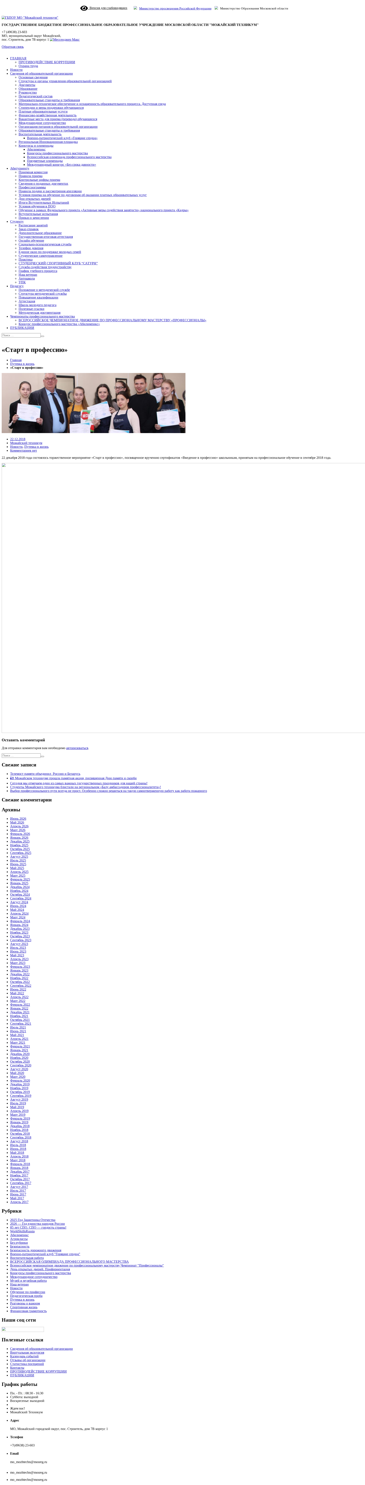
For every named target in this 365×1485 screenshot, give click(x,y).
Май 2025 (17, 868)
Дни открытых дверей (35, 199)
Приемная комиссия (33, 172)
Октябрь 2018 (20, 1133)
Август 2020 (19, 1069)
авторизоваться (77, 748)
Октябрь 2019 (20, 1092)
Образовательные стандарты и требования (49, 100)
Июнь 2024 (18, 906)
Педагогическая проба (26, 1296)
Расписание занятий (33, 225)
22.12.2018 (17, 439)
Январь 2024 (19, 925)
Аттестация (27, 301)
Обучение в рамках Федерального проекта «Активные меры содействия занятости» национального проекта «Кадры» (104, 210)
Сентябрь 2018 (20, 1137)
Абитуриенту (19, 168)
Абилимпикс (36, 149)
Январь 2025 (19, 883)
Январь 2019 (19, 1122)
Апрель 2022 (19, 997)
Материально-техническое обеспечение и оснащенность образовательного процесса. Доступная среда (92, 104)
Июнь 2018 (18, 1149)
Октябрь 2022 (20, 982)
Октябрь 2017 (20, 1179)
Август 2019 (19, 1099)
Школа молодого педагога (37, 305)
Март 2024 (17, 917)
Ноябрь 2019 (19, 1088)
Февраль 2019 (20, 1118)
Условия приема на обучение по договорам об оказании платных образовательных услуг (83, 195)
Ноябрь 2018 (19, 1130)
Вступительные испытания (38, 214)
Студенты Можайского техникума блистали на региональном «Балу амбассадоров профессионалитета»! (85, 787)
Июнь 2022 (18, 989)
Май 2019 (17, 1107)
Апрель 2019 (19, 1111)
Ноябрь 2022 (19, 978)
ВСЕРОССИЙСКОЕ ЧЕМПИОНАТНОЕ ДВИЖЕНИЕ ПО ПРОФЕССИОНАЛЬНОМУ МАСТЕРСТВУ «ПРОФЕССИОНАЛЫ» (112, 320)
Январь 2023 (19, 970)
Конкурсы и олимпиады (36, 145)
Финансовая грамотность (28, 1311)
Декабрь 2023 (20, 928)
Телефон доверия (31, 248)
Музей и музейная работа (28, 1280)
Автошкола (27, 278)
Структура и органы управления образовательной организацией (65, 81)
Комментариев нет (23, 450)
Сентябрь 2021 (20, 1023)
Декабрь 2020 (20, 1054)
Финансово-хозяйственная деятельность (47, 115)
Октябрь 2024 (20, 894)
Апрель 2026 (19, 826)
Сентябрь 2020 (20, 1065)
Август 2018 (19, 1141)
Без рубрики (19, 1242)
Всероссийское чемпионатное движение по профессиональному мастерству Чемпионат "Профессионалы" (87, 1265)
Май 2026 (17, 822)
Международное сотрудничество (42, 123)
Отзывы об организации (27, 1360)
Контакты (17, 1367)
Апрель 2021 (19, 1039)
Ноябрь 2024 (19, 891)
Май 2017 (17, 1198)
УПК (22, 282)
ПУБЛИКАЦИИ (22, 328)
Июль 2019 (18, 1103)
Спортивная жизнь (23, 1307)
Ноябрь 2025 (19, 845)
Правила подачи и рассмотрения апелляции (50, 191)
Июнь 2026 (18, 818)
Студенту (17, 221)
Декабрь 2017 (20, 1171)
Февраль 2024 (20, 921)
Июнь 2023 (18, 951)
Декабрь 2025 (20, 841)
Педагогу (17, 286)
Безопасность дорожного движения (35, 1250)
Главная (16, 360)
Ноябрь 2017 (19, 1175)
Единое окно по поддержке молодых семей (50, 252)
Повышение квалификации (38, 297)
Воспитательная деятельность (40, 134)
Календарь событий (24, 1356)
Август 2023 (19, 944)
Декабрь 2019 (20, 1084)
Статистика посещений (27, 1364)
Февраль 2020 (20, 1080)
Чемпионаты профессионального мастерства (42, 316)
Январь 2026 (19, 837)
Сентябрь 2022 (20, 985)
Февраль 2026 (20, 834)
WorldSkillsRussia (22, 1231)
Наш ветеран (28, 274)
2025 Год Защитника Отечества (32, 1220)
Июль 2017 (18, 1190)
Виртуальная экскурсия (27, 1352)
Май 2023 (17, 955)
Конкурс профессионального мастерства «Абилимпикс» (59, 324)
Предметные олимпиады (45, 161)
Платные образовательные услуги (43, 111)
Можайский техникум (26, 443)
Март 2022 (17, 1001)
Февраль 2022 (20, 1004)
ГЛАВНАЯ (18, 58)
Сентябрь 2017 (20, 1183)
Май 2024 (17, 909)
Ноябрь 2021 (19, 1016)
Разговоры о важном (25, 1303)
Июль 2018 (18, 1145)
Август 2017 (19, 1187)
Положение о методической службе (44, 290)
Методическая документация (39, 312)
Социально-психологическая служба (45, 244)
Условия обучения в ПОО (37, 206)
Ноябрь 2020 (19, 1058)
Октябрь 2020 (20, 1061)
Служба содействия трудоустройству (45, 267)
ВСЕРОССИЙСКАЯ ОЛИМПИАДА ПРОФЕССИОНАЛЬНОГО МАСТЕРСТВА (69, 1261)
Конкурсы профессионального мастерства (57, 153)
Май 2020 (17, 1073)
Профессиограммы (32, 187)
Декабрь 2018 (20, 1126)
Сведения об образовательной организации (41, 73)
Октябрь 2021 (20, 1020)
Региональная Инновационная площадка (48, 142)
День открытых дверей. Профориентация (40, 1269)
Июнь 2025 (18, 864)
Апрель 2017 (19, 1202)
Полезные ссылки (31, 309)
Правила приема (30, 176)
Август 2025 (19, 856)
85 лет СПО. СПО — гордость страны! (38, 1227)
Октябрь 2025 (20, 849)
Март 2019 (17, 1114)
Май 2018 (17, 1152)
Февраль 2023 (20, 966)
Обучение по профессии (27, 1292)
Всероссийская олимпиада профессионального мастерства (69, 157)
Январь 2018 (19, 1168)
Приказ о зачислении (34, 217)
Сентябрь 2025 (20, 853)
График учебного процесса (38, 271)
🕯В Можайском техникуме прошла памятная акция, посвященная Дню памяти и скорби (73, 778)
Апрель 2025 (19, 872)
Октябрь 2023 (20, 936)
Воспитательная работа (27, 1258)
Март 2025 (17, 875)
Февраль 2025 (20, 879)
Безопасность (19, 1246)
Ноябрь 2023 (19, 932)
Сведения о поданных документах (43, 183)
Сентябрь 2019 (20, 1095)
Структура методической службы (43, 293)
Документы (27, 85)
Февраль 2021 (20, 1046)
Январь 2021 (19, 1050)
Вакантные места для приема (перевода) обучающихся (58, 119)
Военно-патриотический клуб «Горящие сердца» (62, 138)
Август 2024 (19, 902)
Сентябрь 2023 (20, 940)
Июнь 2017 (18, 1194)
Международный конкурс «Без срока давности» (61, 164)
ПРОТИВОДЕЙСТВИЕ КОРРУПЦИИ (47, 62)
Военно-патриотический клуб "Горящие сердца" (45, 1254)
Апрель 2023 (19, 959)
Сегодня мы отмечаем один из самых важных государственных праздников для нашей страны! (78, 783)
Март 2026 (17, 830)
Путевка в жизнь (22, 364)
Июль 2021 (18, 1027)
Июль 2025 (18, 860)
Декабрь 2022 (20, 974)
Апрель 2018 (19, 1156)
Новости (16, 69)
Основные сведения (33, 77)
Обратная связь (13, 46)
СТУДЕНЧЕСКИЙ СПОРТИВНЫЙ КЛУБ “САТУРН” (58, 263)
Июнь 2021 (18, 1031)
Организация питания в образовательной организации (58, 126)
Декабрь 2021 (20, 1012)
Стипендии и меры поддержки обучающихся (51, 107)
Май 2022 (17, 993)
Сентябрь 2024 (20, 898)
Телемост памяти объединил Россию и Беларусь (45, 773)
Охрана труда (28, 66)
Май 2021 (17, 1035)
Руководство (28, 92)
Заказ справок (29, 229)
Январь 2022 (19, 1008)
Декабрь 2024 (20, 887)
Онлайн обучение (31, 240)
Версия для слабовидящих (107, 8)
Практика (26, 259)
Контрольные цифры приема (39, 180)
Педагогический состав (36, 96)
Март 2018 (17, 1160)
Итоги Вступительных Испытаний (44, 202)
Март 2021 (17, 1042)
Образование (28, 88)
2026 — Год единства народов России (37, 1223)
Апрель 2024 (19, 913)
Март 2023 (17, 963)
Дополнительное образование (40, 233)
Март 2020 (17, 1076)
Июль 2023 (18, 947)
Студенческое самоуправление (41, 255)
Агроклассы (19, 1239)
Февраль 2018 (20, 1164)
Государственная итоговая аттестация (46, 236)
